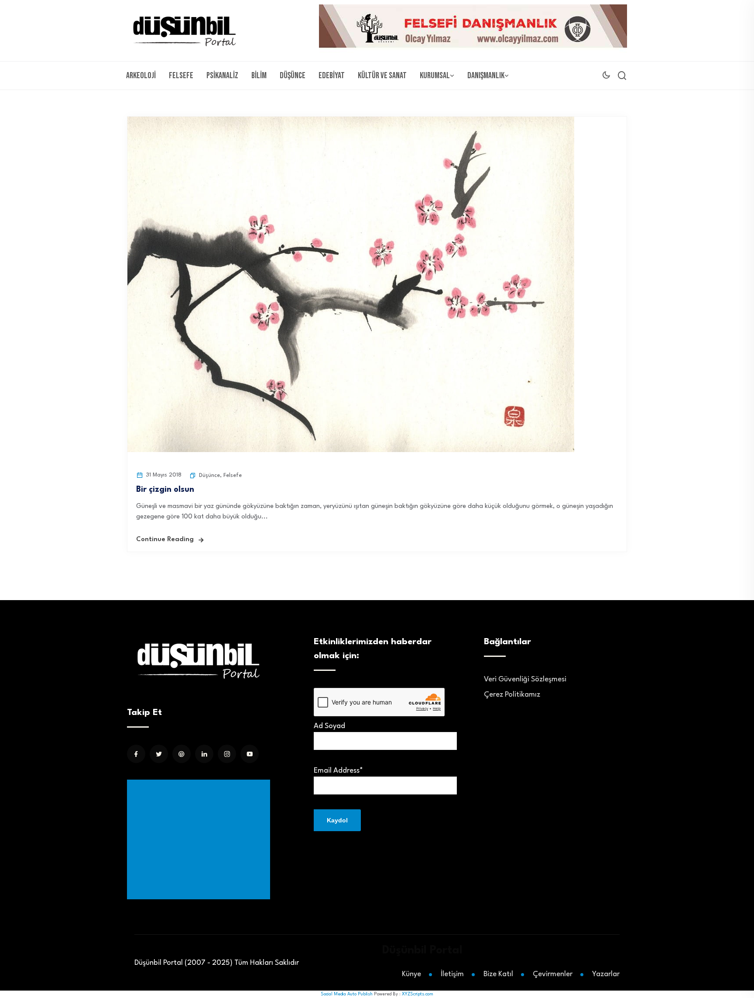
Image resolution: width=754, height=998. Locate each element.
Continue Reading (165, 539)
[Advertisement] (200, 839)
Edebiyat (332, 75)
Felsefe (181, 75)
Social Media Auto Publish (347, 994)
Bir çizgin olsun (165, 490)
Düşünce (292, 75)
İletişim (452, 974)
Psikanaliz (222, 75)
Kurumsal (435, 75)
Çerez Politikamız (512, 694)
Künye (411, 974)
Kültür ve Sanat (382, 75)
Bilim (259, 75)
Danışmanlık (485, 75)
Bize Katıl (498, 974)
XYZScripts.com (417, 994)
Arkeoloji (141, 75)
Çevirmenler (552, 974)
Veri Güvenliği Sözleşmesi (525, 679)
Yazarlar (606, 974)
